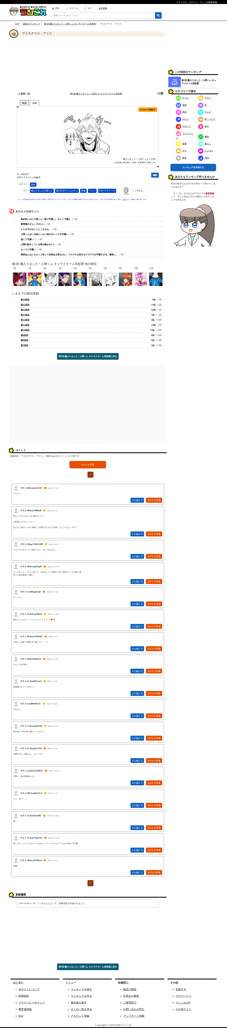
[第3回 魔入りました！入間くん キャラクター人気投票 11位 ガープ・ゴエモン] (156, 279)
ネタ (184, 150)
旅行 (207, 126)
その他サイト (183, 1009)
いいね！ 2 (137, 581)
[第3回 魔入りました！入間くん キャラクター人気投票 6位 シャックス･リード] (80, 279)
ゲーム (185, 98)
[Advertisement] (87, 64)
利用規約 (23, 996)
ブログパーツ (183, 996)
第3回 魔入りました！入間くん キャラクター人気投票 (70, 24)
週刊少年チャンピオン (67, 190)
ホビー (185, 119)
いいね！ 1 (137, 500)
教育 (184, 158)
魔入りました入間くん (42, 190)
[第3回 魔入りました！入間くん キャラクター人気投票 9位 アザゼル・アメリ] (125, 279)
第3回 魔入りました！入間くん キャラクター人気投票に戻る (88, 356)
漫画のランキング (31, 24)
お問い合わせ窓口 (133, 1009)
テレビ (208, 112)
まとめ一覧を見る (81, 1009)
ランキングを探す (81, 989)
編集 (155, 175)
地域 (207, 158)
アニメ (92, 190)
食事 (184, 144)
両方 (57, 8)
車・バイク (210, 119)
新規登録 (210, 193)
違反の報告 (129, 989)
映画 (184, 112)
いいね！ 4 (137, 534)
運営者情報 (25, 1009)
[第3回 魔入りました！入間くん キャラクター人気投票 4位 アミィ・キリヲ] (50, 279)
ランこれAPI (182, 1002)
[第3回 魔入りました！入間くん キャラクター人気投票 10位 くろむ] (140, 279)
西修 (83, 190)
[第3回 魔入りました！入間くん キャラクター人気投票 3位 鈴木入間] (35, 279)
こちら (124, 199)
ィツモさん (137, 190)
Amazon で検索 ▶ (147, 110)
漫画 (33, 184)
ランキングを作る (81, 996)
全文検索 (103, 8)
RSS (20, 1016)
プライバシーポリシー (31, 1002)
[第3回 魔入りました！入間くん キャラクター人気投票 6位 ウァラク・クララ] (110, 279)
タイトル (73, 8)
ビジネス (209, 150)
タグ (90, 8)
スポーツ (186, 126)
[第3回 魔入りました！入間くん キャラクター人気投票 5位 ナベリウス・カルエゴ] (65, 279)
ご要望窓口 (129, 1002)
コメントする (87, 464)
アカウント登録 (80, 1016)
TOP (17, 24)
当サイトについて (29, 989)
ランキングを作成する (193, 167)
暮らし (208, 144)
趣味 (207, 136)
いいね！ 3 (137, 556)
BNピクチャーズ (107, 190)
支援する (180, 989)
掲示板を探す (79, 1002)
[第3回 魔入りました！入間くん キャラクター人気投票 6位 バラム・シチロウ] (95, 279)
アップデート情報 (133, 1016)
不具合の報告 (131, 996)
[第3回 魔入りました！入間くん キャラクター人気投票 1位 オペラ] (19, 279)
